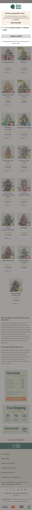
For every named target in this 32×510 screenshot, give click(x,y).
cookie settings (15, 27)
